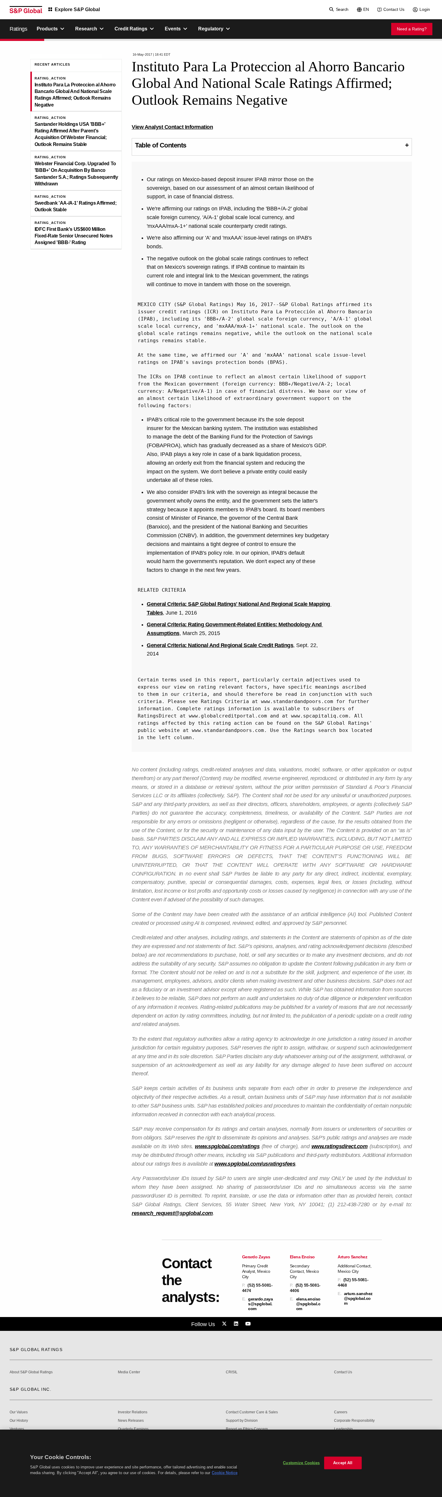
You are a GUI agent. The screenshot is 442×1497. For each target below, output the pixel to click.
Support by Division (242, 1421)
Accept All (342, 1463)
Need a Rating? (412, 28)
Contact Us (393, 9)
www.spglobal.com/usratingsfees (254, 1164)
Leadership (343, 1429)
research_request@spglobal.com (172, 1213)
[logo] (26, 10)
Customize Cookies (301, 1463)
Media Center (129, 1372)
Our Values (19, 1412)
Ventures (17, 1429)
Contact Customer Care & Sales (252, 1412)
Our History (19, 1421)
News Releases (131, 1421)
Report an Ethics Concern (247, 1429)
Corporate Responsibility (354, 1421)
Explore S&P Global (77, 9)
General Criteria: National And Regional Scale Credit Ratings (220, 645)
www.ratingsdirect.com (340, 1146)
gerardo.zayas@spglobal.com (260, 1304)
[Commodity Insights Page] (225, 1324)
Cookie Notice (225, 1473)
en (366, 9)
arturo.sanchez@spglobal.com (358, 1298)
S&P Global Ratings (36, 1349)
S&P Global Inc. (30, 1389)
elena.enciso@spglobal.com (308, 1304)
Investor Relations (132, 1412)
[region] (221, 1463)
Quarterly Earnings (133, 1429)
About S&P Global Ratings (31, 1372)
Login (424, 9)
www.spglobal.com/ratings (227, 1146)
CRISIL (232, 1372)
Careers (340, 1412)
